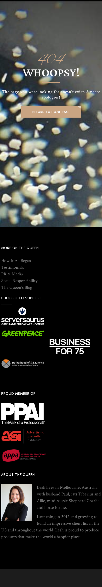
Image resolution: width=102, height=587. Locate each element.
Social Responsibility (19, 281)
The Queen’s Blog (16, 287)
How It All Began (16, 260)
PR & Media (12, 274)
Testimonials (12, 267)
